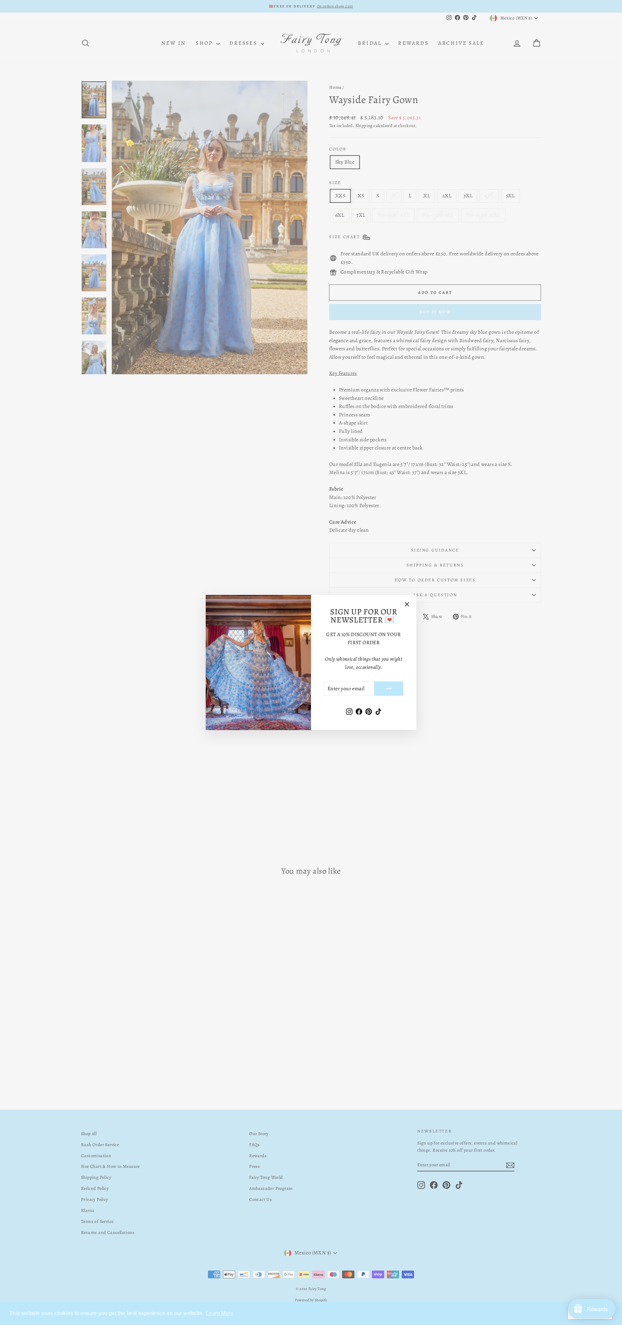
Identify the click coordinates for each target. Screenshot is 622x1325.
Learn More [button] (220, 1313)
